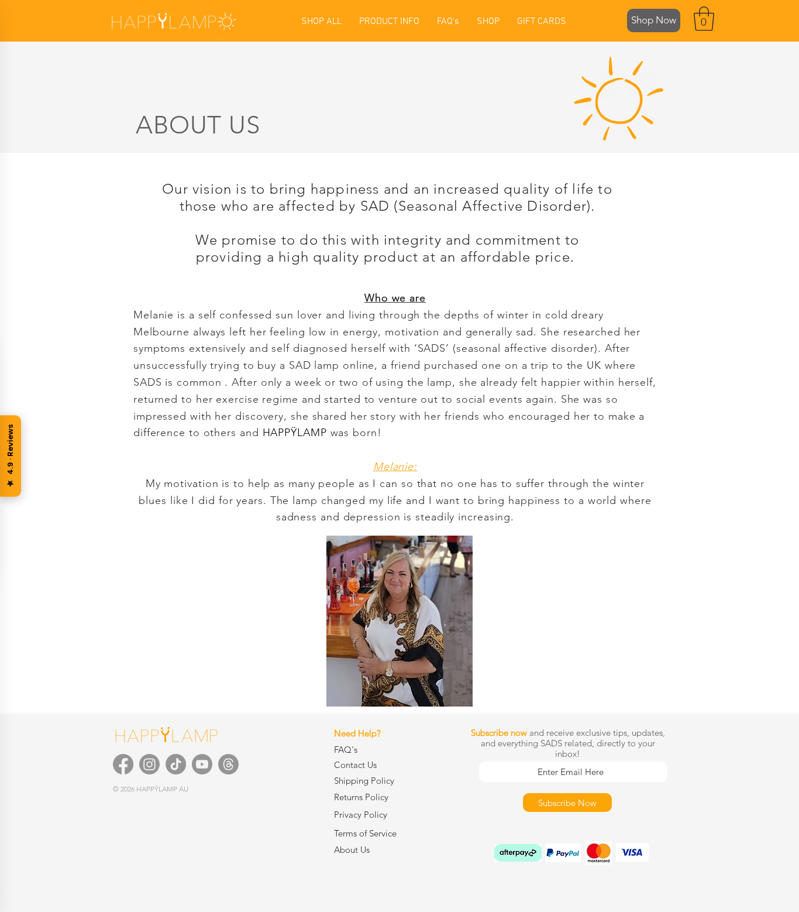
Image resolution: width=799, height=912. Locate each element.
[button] (704, 18)
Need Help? (357, 733)
